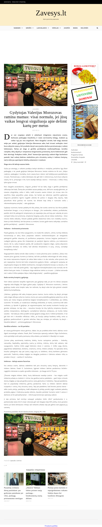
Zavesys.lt (51, 13)
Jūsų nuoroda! (78, 162)
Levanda (74, 160)
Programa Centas (77, 155)
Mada (75, 28)
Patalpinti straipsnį (19, 2)
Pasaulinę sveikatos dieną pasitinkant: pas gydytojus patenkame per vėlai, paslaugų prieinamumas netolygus (13, 493)
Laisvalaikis (42, 28)
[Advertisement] (51, 45)
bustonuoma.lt (76, 152)
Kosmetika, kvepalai (78, 157)
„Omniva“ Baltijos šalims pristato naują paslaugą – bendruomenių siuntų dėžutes (34, 493)
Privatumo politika (51, 526)
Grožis (28, 28)
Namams (17, 28)
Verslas (55, 28)
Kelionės (84, 28)
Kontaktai (7, 2)
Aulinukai (74, 150)
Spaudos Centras (16, 461)
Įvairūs (67, 28)
